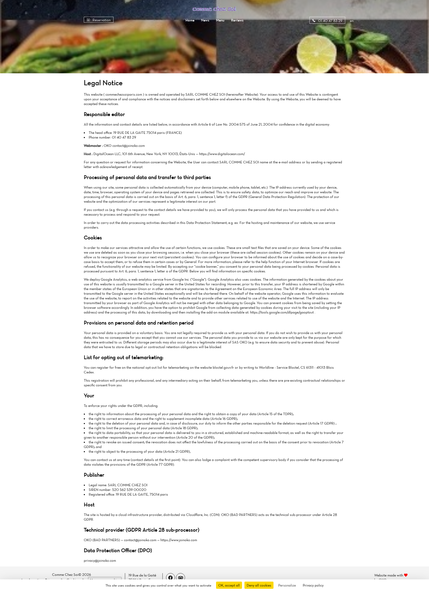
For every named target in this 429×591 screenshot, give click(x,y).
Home (189, 20)
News (205, 20)
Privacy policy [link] (313, 585)
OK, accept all (229, 585)
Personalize (287, 585)
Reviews (237, 20)
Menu (220, 20)
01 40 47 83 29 (329, 20)
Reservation (101, 20)
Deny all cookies (259, 585)
